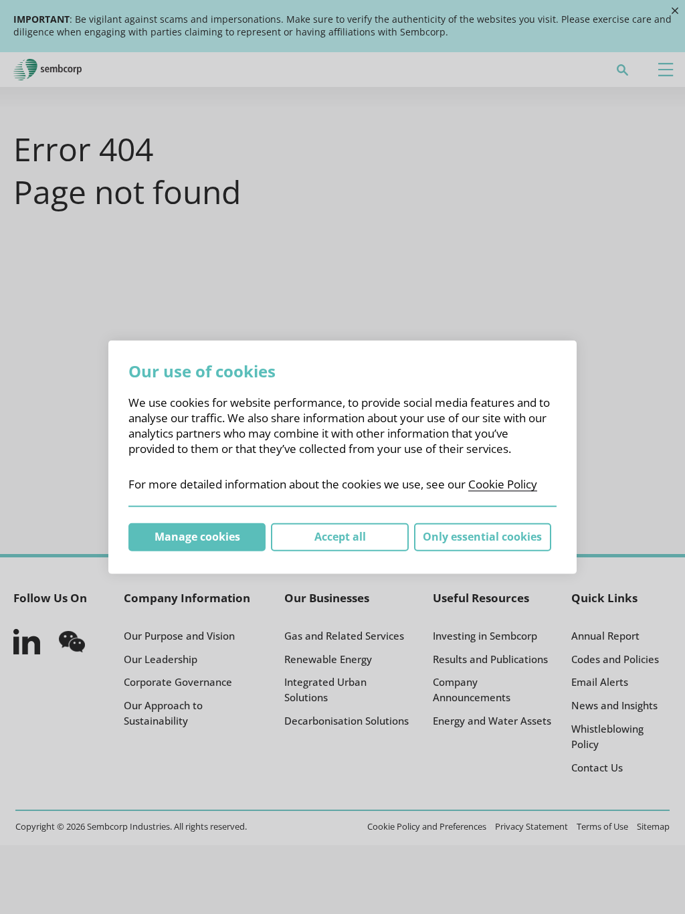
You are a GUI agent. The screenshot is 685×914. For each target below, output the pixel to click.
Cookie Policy (502, 484)
